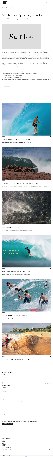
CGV (3, 454)
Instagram (4, 443)
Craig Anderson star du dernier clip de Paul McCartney (16, 139)
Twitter (3, 445)
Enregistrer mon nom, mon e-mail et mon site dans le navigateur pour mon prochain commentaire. (20, 421)
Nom (3, 412)
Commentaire (4, 403)
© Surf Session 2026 (6, 438)
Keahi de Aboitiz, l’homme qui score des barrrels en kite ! (17, 271)
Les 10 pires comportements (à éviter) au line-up (14, 315)
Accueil (3, 7)
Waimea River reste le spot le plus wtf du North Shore (16, 359)
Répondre (4, 387)
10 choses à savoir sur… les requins (11, 227)
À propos (3, 440)
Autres (11, 7)
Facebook (4, 444)
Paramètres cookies (6, 455)
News (7, 7)
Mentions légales (5, 452)
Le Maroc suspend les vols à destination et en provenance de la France (20, 183)
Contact (3, 441)
